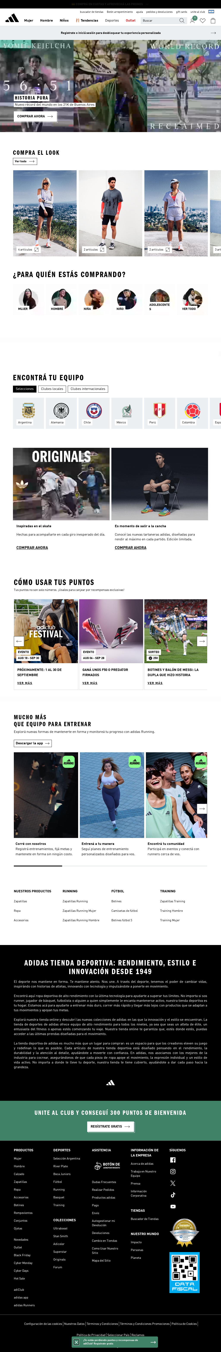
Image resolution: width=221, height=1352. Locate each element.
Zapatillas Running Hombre (81, 920)
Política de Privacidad (91, 1335)
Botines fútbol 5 (121, 920)
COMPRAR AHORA (32, 548)
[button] (46, 644)
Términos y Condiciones (102, 1323)
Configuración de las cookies (43, 1323)
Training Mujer (170, 920)
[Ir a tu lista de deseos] (202, 21)
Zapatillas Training (172, 901)
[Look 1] (45, 213)
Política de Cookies (184, 1323)
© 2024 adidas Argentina (110, 1346)
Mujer (28, 20)
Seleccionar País (118, 1335)
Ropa (17, 910)
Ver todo (21, 161)
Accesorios (21, 920)
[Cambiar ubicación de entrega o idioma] (211, 12)
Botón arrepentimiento (120, 12)
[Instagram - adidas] (188, 1172)
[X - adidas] (188, 1184)
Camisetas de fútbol (124, 910)
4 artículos (25, 249)
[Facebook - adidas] (188, 1160)
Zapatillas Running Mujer (79, 910)
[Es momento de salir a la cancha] (159, 501)
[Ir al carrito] (213, 21)
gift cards (181, 12)
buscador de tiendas (91, 12)
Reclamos (137, 1335)
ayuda (139, 12)
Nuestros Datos (74, 1323)
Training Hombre (171, 910)
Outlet (131, 20)
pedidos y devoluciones (159, 12)
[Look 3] (176, 213)
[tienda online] (12, 18)
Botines (116, 901)
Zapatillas (20, 901)
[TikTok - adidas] (188, 1195)
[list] (110, 216)
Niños (64, 20)
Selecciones (25, 389)
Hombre (46, 20)
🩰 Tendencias (87, 20)
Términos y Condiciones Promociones (145, 1323)
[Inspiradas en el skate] (61, 501)
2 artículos (91, 249)
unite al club (198, 12)
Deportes (112, 20)
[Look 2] (110, 213)
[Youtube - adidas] (188, 1207)
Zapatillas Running (75, 901)
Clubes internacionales (88, 389)
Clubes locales (52, 389)
